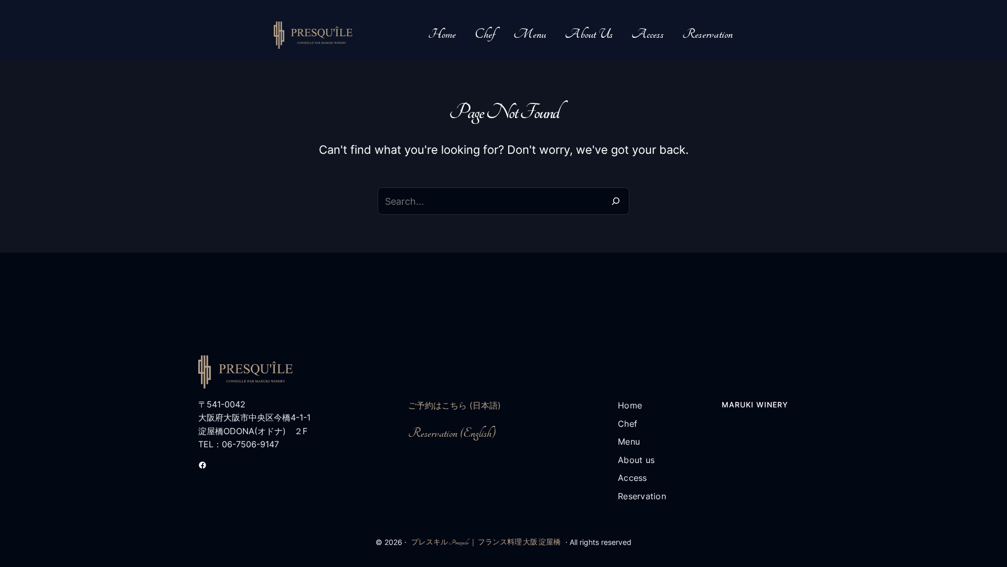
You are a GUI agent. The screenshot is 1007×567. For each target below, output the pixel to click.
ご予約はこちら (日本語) (454, 405)
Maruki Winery (755, 404)
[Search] (616, 201)
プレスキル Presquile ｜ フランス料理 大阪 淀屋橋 (486, 542)
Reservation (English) (452, 433)
